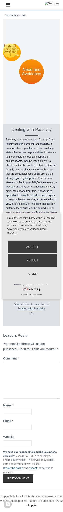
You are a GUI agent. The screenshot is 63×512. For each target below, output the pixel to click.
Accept (32, 247)
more (32, 274)
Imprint (32, 505)
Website (9, 437)
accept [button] (33, 467)
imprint (24, 294)
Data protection (35, 294)
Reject (32, 260)
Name (8, 405)
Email (8, 421)
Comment (11, 358)
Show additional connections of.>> (31, 308)
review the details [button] (13, 467)
